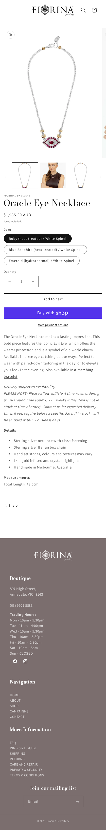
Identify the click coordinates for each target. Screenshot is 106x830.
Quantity (10, 272)
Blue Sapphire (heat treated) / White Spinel (45, 249)
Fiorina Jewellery (58, 821)
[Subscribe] (77, 801)
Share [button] (13, 505)
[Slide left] (5, 176)
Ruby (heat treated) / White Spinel (38, 238)
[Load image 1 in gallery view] (25, 175)
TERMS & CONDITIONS (27, 775)
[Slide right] (100, 176)
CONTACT (17, 716)
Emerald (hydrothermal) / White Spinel (41, 260)
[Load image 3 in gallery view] (81, 175)
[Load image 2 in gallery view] (53, 175)
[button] (9, 10)
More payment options (53, 325)
